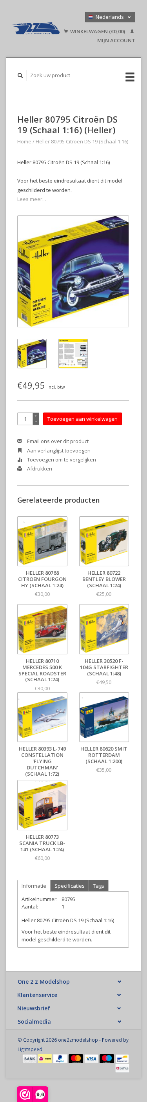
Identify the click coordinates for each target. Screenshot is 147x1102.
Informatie (34, 885)
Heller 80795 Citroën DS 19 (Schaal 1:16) (82, 141)
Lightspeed (30, 1049)
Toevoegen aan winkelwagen (82, 418)
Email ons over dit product (57, 441)
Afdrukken (39, 468)
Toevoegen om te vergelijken (61, 459)
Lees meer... (31, 199)
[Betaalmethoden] (30, 1058)
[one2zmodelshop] (36, 28)
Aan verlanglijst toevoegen (58, 450)
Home (24, 141)
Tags (98, 885)
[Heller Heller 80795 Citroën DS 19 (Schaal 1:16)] (73, 271)
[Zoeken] (20, 75)
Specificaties (69, 885)
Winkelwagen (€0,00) (97, 31)
